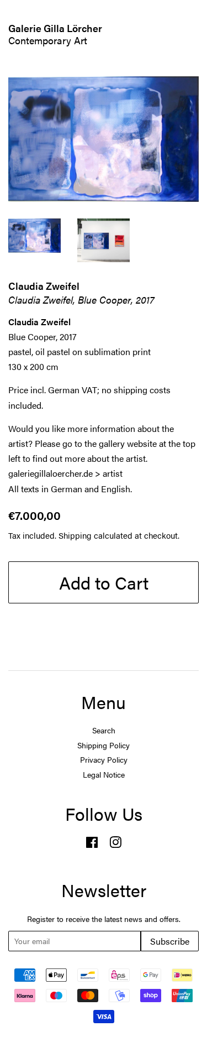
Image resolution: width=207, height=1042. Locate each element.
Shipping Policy (103, 745)
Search (103, 730)
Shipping (75, 535)
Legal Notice (104, 774)
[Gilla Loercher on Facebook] (92, 844)
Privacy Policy (104, 759)
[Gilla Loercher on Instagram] (115, 844)
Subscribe (169, 941)
